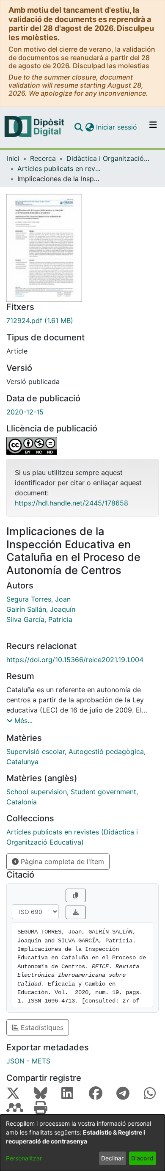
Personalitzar (24, 1158)
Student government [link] (103, 791)
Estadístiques (41, 1027)
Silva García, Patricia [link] (39, 619)
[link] (82, 320)
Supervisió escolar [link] (35, 751)
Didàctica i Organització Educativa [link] (108, 158)
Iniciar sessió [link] (117, 127)
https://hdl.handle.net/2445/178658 (71, 503)
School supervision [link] (36, 791)
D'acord (142, 1158)
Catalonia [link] (21, 802)
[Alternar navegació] (153, 127)
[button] (78, 127)
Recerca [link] (43, 158)
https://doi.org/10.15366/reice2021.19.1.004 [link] (74, 659)
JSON (15, 1061)
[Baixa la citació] (76, 912)
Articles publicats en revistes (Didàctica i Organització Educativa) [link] (59, 168)
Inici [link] (13, 158)
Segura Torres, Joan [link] (38, 599)
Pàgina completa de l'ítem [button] (61, 861)
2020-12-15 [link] (25, 412)
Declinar (112, 1158)
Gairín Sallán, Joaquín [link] (40, 609)
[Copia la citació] (76, 895)
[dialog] (82, 1143)
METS (41, 1061)
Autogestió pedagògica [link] (106, 751)
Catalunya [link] (22, 761)
